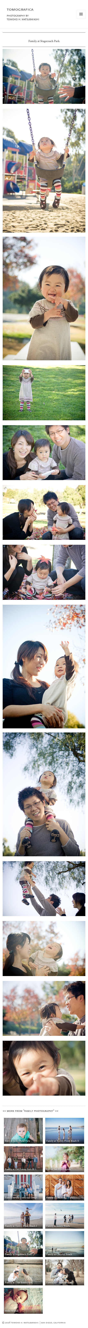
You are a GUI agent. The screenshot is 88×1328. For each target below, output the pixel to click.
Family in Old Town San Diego (21, 1197)
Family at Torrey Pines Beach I (21, 1226)
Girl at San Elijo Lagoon (58, 1169)
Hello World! (11, 1311)
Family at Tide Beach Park (18, 1282)
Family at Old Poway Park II (19, 1169)
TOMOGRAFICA (20, 9)
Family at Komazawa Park (59, 1282)
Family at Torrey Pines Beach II (62, 1141)
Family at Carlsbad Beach (59, 1254)
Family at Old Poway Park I (60, 1197)
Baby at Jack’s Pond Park (17, 1141)
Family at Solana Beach (58, 1226)
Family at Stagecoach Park (18, 1254)
